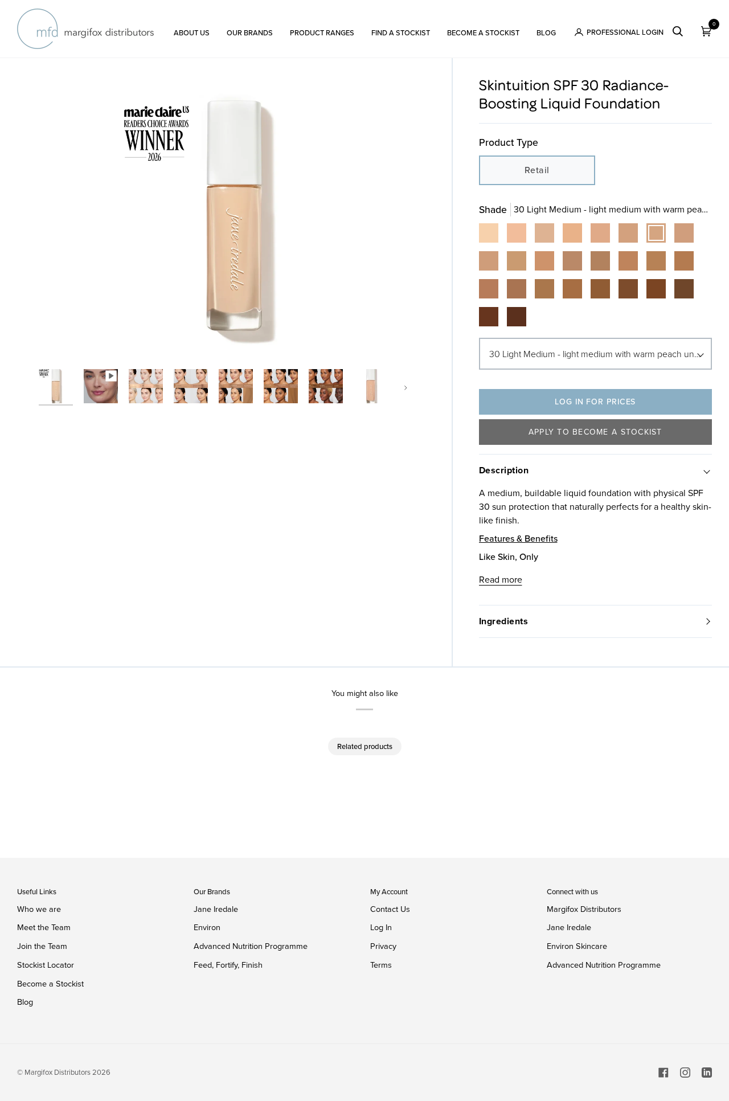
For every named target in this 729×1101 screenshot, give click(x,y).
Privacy (383, 946)
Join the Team (42, 946)
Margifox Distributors (584, 909)
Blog (25, 1002)
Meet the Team (44, 927)
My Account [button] (389, 891)
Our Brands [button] (212, 891)
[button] (191, 29)
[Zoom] (60, 339)
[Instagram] (685, 1072)
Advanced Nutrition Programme (251, 946)
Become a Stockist (50, 983)
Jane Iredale (216, 909)
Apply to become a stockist (595, 432)
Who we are (39, 909)
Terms (381, 965)
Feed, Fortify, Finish (228, 965)
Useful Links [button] (36, 891)
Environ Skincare (577, 946)
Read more (500, 579)
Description (504, 470)
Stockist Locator (45, 965)
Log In (381, 927)
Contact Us (390, 909)
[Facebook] (663, 1072)
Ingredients (504, 621)
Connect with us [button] (572, 891)
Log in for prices (595, 402)
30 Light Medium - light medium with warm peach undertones (600, 353)
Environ (207, 927)
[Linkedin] (707, 1072)
